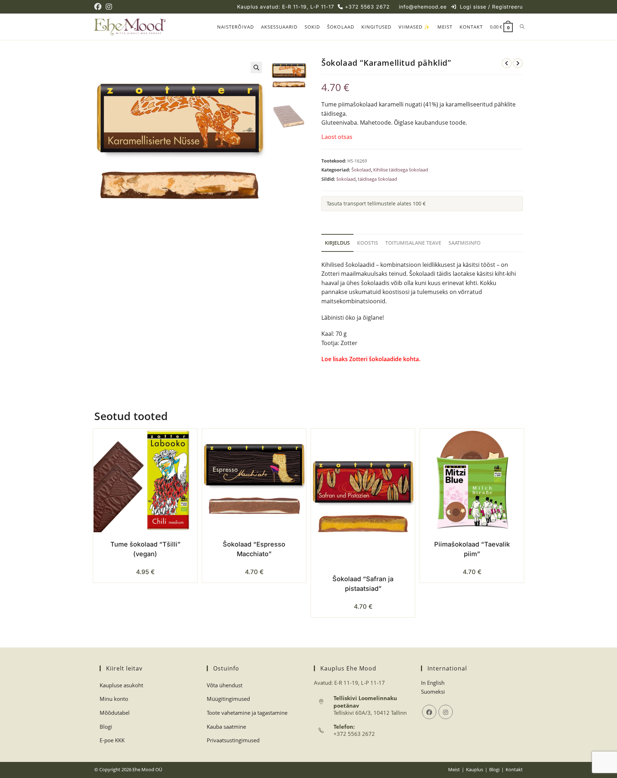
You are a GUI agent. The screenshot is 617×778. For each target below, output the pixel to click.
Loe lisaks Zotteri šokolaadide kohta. (371, 359)
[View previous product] (507, 63)
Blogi (106, 726)
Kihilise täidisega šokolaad (400, 169)
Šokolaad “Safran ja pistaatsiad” (362, 583)
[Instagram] (445, 712)
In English (433, 682)
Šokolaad (361, 169)
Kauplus (474, 769)
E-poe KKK (112, 740)
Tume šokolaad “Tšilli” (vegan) (145, 549)
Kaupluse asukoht (121, 685)
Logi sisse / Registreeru (491, 7)
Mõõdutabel (115, 712)
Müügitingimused (228, 698)
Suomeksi (433, 691)
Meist (454, 769)
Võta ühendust (224, 685)
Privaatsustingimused (233, 740)
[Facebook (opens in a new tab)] (99, 6)
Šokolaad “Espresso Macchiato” (254, 549)
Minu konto (114, 698)
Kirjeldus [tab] (337, 242)
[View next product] (518, 63)
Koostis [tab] (367, 242)
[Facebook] (429, 712)
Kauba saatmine (226, 726)
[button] (256, 67)
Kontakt (514, 769)
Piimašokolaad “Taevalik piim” (472, 549)
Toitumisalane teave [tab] (413, 242)
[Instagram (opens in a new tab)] (109, 6)
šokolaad (346, 179)
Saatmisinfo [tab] (464, 242)
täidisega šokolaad (377, 179)
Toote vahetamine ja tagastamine (247, 712)
